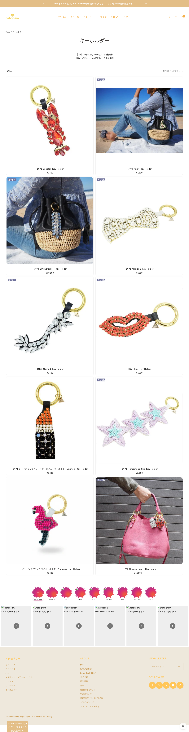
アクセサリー (89, 17)
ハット (8, 673)
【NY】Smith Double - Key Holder (50, 268)
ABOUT (114, 17)
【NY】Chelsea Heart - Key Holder (139, 569)
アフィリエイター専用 (89, 706)
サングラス (10, 685)
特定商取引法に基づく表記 (91, 698)
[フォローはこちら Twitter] (159, 685)
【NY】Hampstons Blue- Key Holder (139, 469)
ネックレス (10, 664)
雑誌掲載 (84, 681)
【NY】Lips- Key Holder (139, 369)
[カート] (182, 17)
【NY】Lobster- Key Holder (50, 169)
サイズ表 (84, 677)
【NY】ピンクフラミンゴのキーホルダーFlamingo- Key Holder (50, 569)
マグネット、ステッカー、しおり (20, 677)
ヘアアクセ (10, 668)
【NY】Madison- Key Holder (139, 268)
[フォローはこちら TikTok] (180, 685)
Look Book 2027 (88, 673)
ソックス (9, 681)
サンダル (62, 17)
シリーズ (75, 17)
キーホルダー (11, 690)
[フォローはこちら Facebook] (152, 685)
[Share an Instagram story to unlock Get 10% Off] (38, 592)
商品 (82, 685)
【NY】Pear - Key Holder (139, 169)
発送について (86, 694)
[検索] (170, 17)
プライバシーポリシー (89, 702)
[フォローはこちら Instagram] (166, 685)
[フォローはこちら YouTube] (173, 685)
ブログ (103, 17)
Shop (8, 32)
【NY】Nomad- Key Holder (50, 369)
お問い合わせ (86, 668)
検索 (82, 664)
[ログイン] (176, 17)
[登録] (179, 666)
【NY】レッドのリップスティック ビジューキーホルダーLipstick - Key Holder (50, 469)
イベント (127, 17)
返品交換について (88, 690)
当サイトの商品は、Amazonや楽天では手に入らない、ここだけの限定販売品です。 (94, 3)
